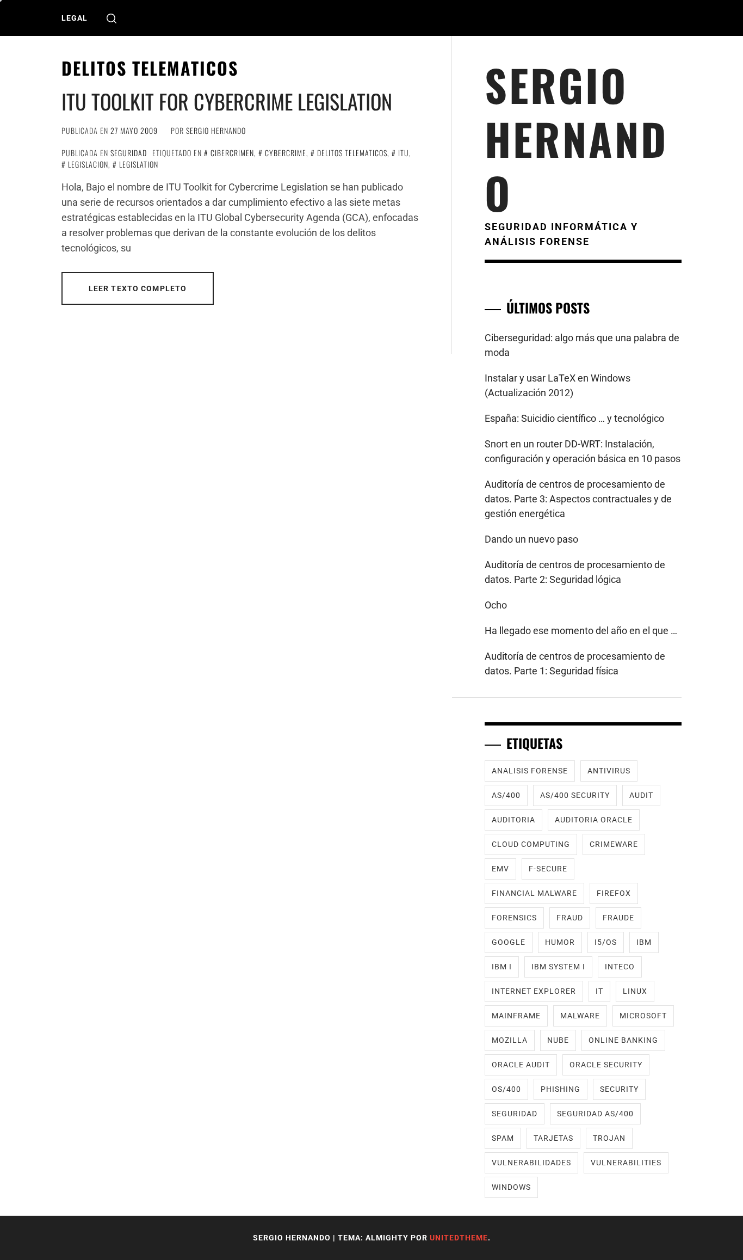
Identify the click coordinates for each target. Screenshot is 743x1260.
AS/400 (506, 795)
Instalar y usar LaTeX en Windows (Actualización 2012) (557, 385)
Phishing (560, 1089)
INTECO (620, 966)
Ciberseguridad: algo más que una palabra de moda (582, 345)
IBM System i (558, 966)
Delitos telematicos (352, 152)
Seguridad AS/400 (595, 1113)
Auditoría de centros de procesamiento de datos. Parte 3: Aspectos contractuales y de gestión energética (578, 498)
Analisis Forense (530, 770)
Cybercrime (285, 152)
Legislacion (88, 164)
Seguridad (128, 152)
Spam (503, 1138)
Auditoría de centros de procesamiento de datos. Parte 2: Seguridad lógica (575, 572)
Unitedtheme (459, 1237)
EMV (500, 868)
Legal (74, 18)
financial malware (534, 893)
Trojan (609, 1138)
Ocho (496, 605)
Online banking (623, 1040)
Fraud (569, 917)
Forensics (514, 917)
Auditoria (513, 819)
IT (599, 991)
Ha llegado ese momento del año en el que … (581, 630)
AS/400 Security (575, 795)
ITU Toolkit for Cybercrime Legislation (226, 101)
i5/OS (606, 942)
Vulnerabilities (626, 1162)
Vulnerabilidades (531, 1162)
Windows (511, 1187)
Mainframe (516, 1015)
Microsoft (643, 1015)
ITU (403, 152)
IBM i (502, 966)
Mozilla (510, 1040)
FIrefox (614, 893)
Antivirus (608, 770)
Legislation (138, 164)
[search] (111, 18)
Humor (560, 942)
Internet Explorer (534, 991)
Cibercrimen (232, 152)
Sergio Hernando (216, 130)
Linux (635, 991)
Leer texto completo (138, 288)
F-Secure (548, 868)
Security (619, 1089)
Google (508, 942)
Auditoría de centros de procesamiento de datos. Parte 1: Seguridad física (575, 663)
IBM (644, 942)
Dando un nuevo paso (531, 539)
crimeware (614, 844)
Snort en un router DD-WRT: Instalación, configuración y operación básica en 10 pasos (582, 451)
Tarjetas (553, 1138)
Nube (558, 1040)
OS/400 (506, 1089)
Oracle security (605, 1064)
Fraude (618, 917)
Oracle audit (521, 1064)
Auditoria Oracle (594, 819)
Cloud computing (531, 844)
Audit (641, 795)
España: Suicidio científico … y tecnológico (574, 418)
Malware (580, 1015)
